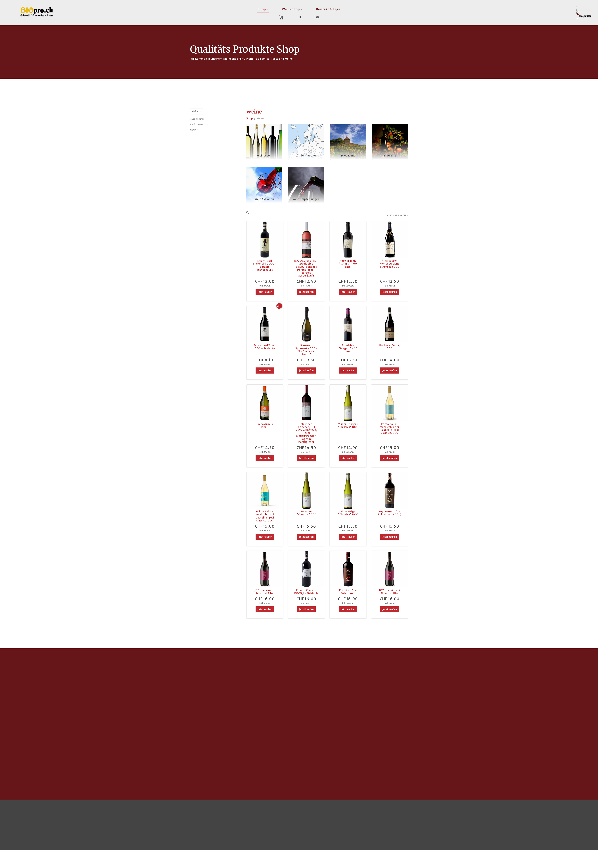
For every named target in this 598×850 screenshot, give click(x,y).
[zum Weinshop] (585, 12)
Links (404, 733)
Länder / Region (306, 155)
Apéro (213, 723)
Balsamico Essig (219, 708)
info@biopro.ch (28, 722)
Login (576, 819)
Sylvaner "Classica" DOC (306, 513)
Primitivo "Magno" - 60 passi (348, 348)
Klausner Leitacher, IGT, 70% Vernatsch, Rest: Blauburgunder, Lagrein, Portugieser (306, 432)
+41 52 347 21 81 (29, 727)
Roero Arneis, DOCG (265, 425)
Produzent (348, 155)
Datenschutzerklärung (555, 819)
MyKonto (407, 713)
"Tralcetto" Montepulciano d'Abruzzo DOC (390, 263)
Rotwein (310, 713)
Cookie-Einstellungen (32, 819)
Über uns (406, 723)
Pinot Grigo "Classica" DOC (348, 513)
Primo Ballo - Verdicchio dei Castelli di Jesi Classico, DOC (389, 428)
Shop (249, 118)
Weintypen (264, 155)
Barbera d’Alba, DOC (389, 347)
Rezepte (502, 718)
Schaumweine (314, 718)
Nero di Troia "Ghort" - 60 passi (348, 263)
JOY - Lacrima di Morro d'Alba (264, 592)
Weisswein (312, 703)
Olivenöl (214, 703)
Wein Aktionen (264, 199)
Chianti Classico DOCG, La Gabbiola (306, 592)
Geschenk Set (218, 733)
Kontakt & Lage (328, 9)
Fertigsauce (217, 718)
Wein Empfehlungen (306, 199)
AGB (403, 728)
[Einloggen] (317, 17)
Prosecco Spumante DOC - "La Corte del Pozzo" (306, 350)
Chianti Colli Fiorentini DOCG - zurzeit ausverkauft (265, 265)
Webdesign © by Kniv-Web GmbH (466, 819)
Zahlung (406, 708)
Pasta (213, 713)
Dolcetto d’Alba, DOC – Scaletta (264, 347)
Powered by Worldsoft (505, 819)
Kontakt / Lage (410, 718)
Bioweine (390, 155)
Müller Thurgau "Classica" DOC (348, 425)
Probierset (216, 728)
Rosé (308, 708)
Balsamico (503, 708)
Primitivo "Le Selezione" (348, 592)
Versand (406, 703)
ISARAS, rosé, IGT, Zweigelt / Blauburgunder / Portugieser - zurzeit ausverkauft (306, 268)
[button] (270, 767)
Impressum (530, 819)
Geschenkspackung (317, 733)
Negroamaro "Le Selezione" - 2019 (389, 513)
